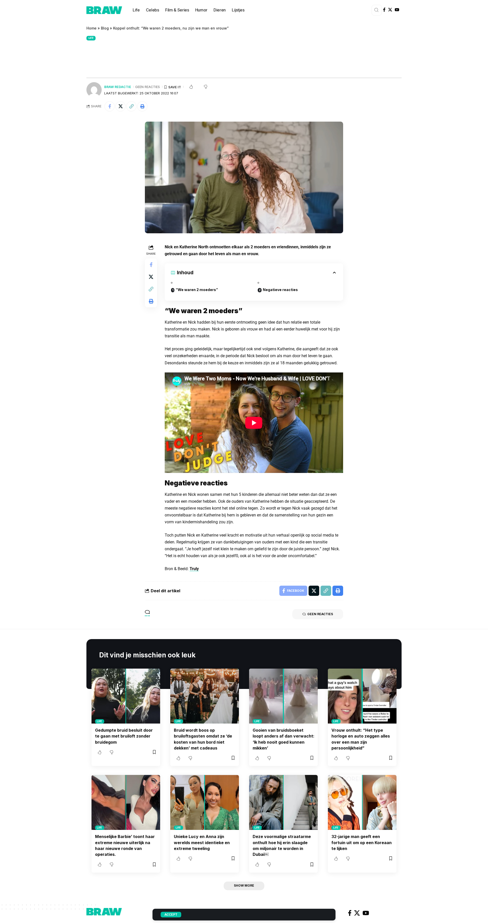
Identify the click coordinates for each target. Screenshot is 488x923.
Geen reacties (147, 87)
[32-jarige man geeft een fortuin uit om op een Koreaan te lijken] (362, 802)
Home (91, 28)
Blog (105, 28)
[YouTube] (397, 9)
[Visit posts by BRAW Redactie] (94, 89)
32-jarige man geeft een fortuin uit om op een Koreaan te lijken (361, 842)
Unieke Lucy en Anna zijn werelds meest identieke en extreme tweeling (202, 842)
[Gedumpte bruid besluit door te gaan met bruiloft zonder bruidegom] (126, 696)
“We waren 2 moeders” (197, 289)
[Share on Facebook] (109, 106)
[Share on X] (120, 106)
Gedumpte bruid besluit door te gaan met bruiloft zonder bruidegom (124, 736)
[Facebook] (384, 9)
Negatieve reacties (280, 289)
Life (91, 38)
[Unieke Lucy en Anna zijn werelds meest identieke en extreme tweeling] (204, 802)
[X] (390, 9)
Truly (194, 568)
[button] (131, 106)
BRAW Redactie (117, 87)
